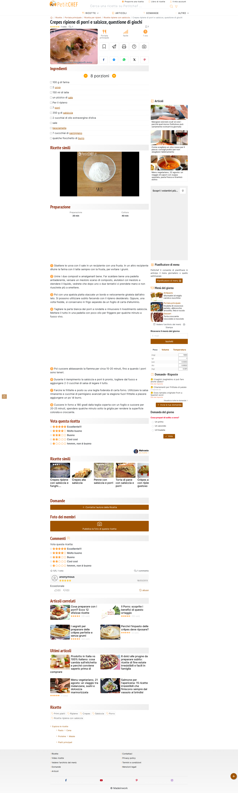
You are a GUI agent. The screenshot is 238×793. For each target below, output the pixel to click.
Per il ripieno (60, 102)
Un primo (159, 422)
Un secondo (160, 426)
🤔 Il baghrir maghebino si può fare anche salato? (167, 380)
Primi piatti (59, 713)
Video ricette (58, 758)
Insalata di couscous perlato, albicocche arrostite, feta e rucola (174, 308)
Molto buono (74, 430)
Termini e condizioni (131, 762)
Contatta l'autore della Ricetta (101, 507)
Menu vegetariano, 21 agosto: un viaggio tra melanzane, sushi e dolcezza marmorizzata (84, 686)
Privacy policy (129, 758)
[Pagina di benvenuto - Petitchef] (51, 17)
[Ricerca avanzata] (176, 6)
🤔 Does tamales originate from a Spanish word (166, 394)
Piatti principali (65, 742)
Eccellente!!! (74, 426)
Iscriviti (169, 341)
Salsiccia (99, 713)
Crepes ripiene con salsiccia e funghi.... (59, 482)
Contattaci (127, 754)
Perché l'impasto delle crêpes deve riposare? (135, 628)
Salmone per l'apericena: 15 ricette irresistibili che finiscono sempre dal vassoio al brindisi (134, 686)
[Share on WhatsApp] (124, 59)
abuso (145, 590)
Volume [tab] (165, 349)
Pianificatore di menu (168, 280)
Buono (70, 435)
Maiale (72, 736)
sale (70, 97)
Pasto (60, 730)
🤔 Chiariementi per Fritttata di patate (168, 387)
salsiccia (68, 112)
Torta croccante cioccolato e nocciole (174, 317)
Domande (152, 13)
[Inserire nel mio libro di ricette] (104, 47)
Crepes (86, 713)
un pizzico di (63, 97)
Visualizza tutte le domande (175, 400)
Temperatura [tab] (179, 349)
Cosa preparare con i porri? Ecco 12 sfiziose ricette (84, 609)
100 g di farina (61, 82)
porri (57, 107)
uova (57, 87)
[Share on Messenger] (114, 59)
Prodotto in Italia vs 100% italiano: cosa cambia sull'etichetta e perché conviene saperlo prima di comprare (73, 664)
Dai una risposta (157, 384)
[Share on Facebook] (104, 59)
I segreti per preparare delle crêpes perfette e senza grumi (81, 631)
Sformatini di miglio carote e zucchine (173, 296)
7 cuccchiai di (67, 133)
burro (81, 138)
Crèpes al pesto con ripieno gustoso (147, 482)
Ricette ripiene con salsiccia (68, 718)
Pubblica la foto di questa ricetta (99, 529)
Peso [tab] (155, 349)
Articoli (121, 13)
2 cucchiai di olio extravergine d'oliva (74, 117)
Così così (72, 439)
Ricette (90, 13)
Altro (182, 13)
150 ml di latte (61, 92)
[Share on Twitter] (134, 59)
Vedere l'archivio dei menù (168, 324)
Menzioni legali (129, 767)
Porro (112, 713)
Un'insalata (160, 430)
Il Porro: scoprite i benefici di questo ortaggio (132, 609)
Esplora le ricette (60, 726)
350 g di (63, 112)
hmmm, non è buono (78, 443)
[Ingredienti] (4, 396)
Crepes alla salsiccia (79, 481)
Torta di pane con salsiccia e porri (125, 482)
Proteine (62, 736)
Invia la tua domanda (170, 405)
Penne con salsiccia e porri (103, 481)
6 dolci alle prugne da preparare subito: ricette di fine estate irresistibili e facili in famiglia (134, 662)
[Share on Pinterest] (144, 59)
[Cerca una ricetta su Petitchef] (171, 6)
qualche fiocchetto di (68, 138)
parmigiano (75, 133)
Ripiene (74, 713)
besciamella (59, 128)
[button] (53, 46)
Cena (68, 730)
